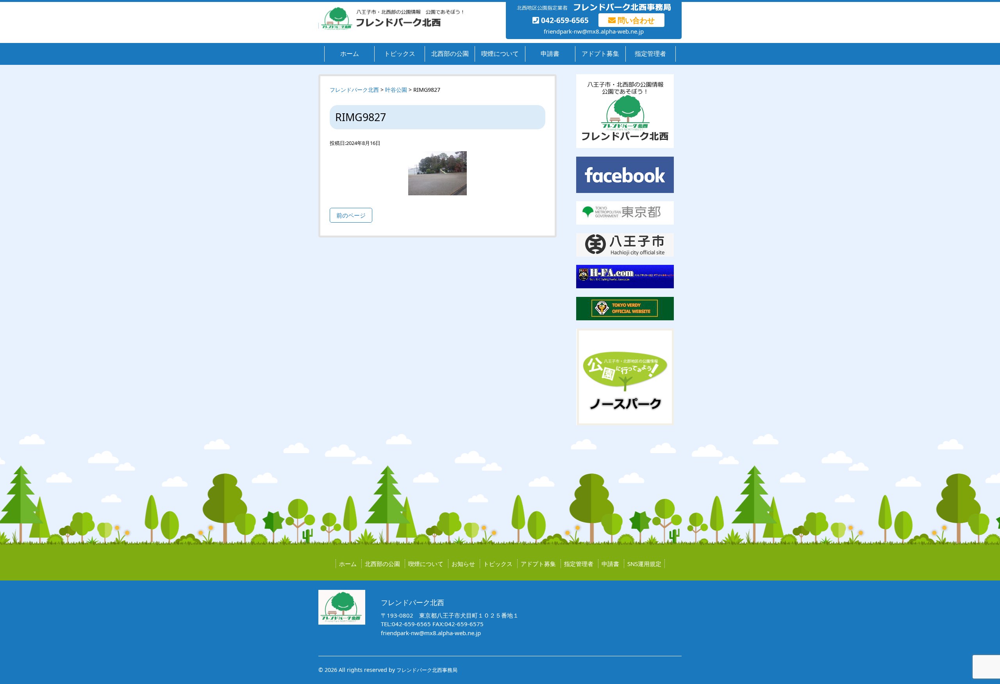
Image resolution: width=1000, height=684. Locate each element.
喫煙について (500, 53)
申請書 (550, 53)
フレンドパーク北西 (354, 89)
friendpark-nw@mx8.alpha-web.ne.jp (594, 31)
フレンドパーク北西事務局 (426, 669)
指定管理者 (650, 53)
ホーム (349, 53)
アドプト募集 (600, 53)
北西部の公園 (450, 53)
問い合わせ (635, 20)
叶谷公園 (396, 89)
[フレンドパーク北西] (390, 28)
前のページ (351, 215)
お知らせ (463, 564)
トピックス (399, 53)
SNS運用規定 (644, 564)
